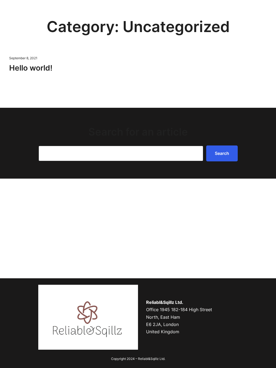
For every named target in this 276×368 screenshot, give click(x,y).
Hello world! (31, 67)
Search (222, 153)
